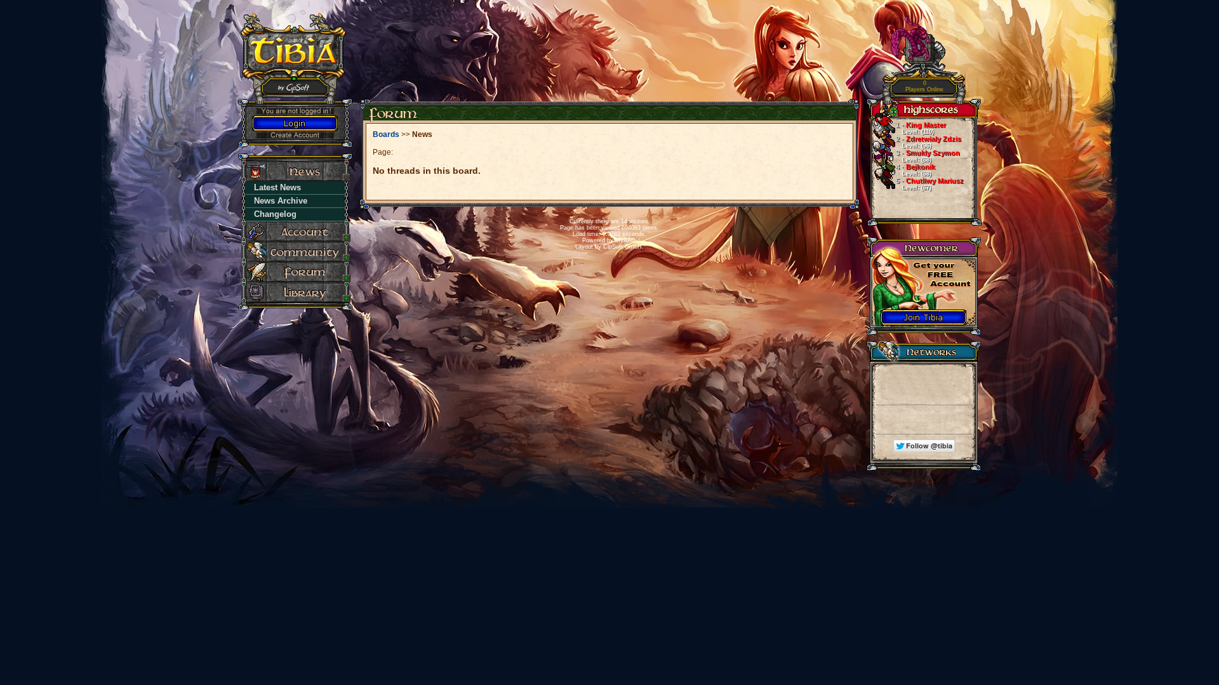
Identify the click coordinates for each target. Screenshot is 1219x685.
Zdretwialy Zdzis (928, 142)
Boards (386, 134)
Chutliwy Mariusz (930, 184)
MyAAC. (626, 240)
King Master (921, 128)
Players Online (924, 86)
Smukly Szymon (928, 156)
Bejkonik (915, 170)
